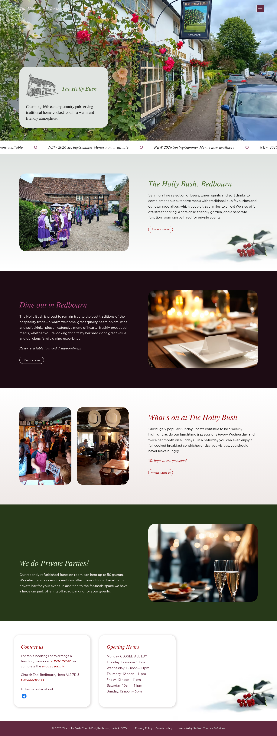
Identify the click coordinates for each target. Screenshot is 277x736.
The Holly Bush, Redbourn (43, 8)
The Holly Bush (79, 88)
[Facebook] (24, 696)
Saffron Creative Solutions (202, 728)
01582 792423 (61, 661)
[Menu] (260, 8)
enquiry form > (53, 666)
